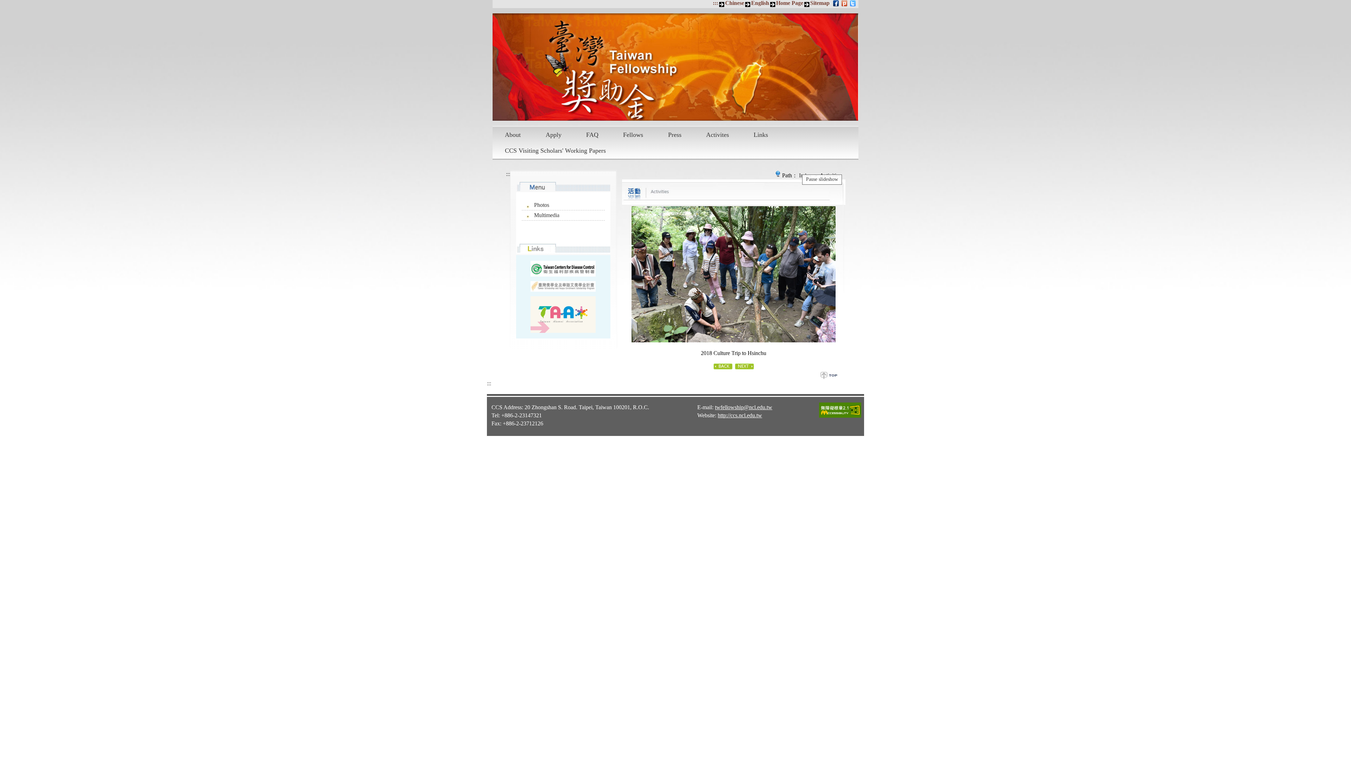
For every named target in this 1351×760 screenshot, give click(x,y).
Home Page (789, 3)
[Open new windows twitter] (853, 3)
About (513, 134)
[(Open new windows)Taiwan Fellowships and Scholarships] (563, 286)
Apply (554, 134)
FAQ (592, 134)
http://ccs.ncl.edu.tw (740, 415)
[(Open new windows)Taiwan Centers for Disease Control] (563, 269)
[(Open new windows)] (563, 314)
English (760, 3)
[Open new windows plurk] (845, 3)
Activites (717, 134)
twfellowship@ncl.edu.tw (743, 407)
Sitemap (820, 3)
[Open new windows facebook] (836, 3)
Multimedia (546, 215)
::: (715, 3)
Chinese (734, 3)
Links (761, 134)
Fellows (633, 134)
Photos (541, 205)
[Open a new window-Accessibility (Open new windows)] (840, 416)
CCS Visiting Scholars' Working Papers (555, 150)
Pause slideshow (822, 179)
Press (674, 134)
